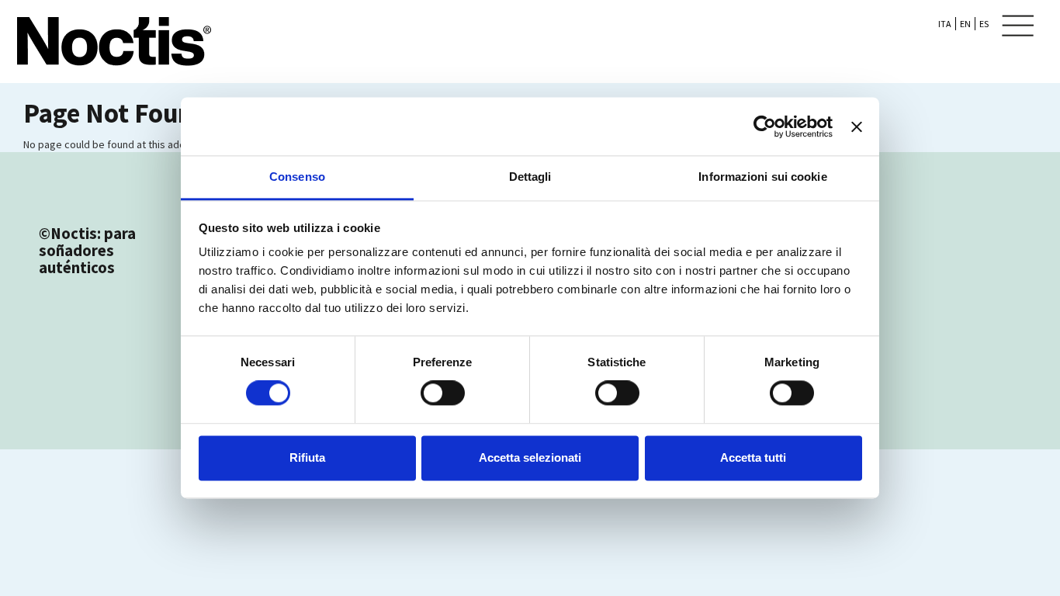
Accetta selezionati (530, 457)
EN (965, 23)
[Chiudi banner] (856, 126)
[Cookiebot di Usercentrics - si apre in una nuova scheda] (765, 126)
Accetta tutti (753, 457)
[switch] (443, 393)
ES (984, 23)
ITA (944, 23)
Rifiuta (307, 457)
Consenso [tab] (297, 176)
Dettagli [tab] (530, 176)
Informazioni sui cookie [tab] (762, 176)
